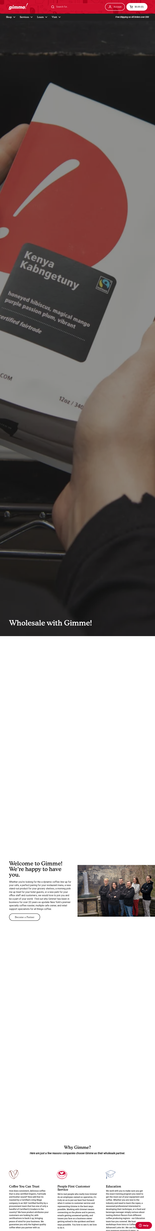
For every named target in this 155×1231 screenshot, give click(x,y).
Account (117, 6)
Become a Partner (24, 917)
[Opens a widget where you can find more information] (143, 1225)
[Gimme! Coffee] (18, 6)
